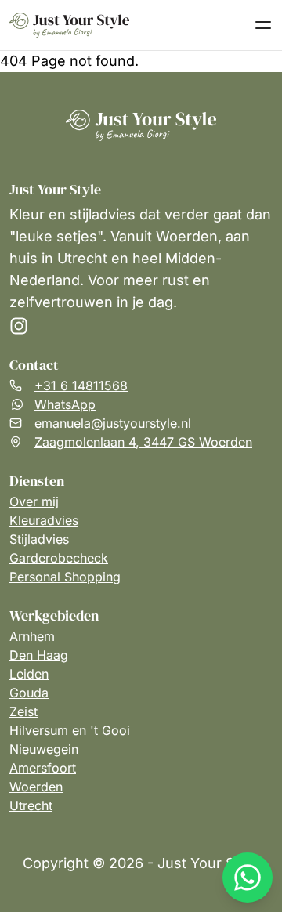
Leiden (29, 674)
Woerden (36, 786)
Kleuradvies (43, 520)
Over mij (34, 501)
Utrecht (30, 805)
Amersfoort (42, 768)
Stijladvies (39, 539)
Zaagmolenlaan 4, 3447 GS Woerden (143, 442)
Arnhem (32, 636)
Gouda (29, 692)
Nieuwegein (43, 749)
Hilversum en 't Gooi (69, 730)
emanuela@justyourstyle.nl (112, 423)
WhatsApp (65, 404)
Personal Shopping (65, 576)
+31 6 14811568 (81, 385)
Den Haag (38, 655)
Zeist (23, 711)
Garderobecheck (58, 558)
